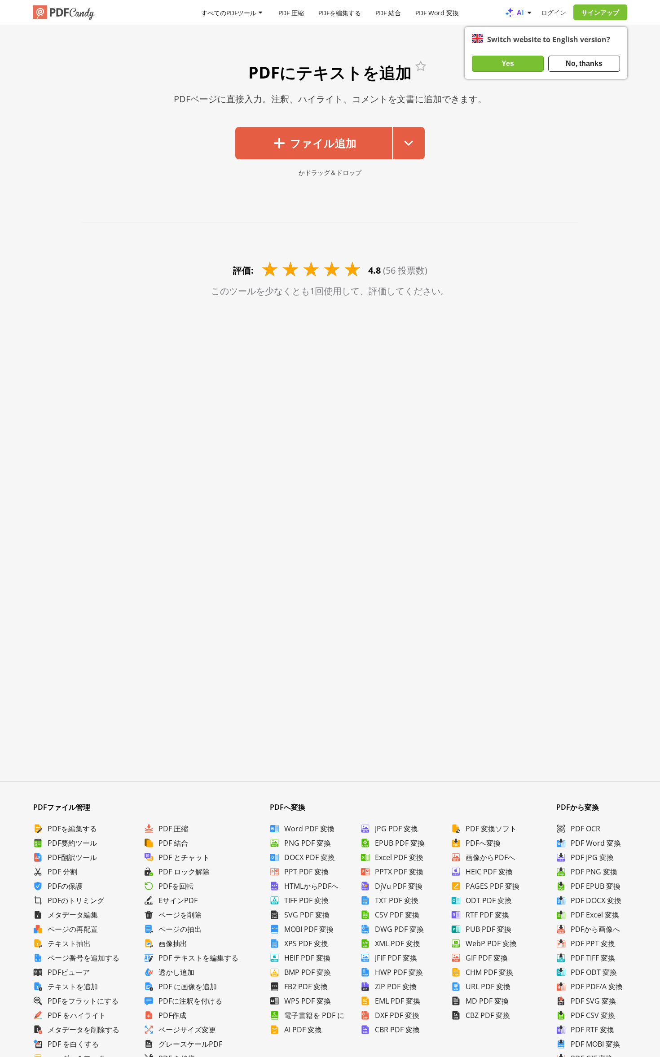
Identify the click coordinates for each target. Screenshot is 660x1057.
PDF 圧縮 (291, 12)
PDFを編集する (339, 12)
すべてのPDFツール (228, 12)
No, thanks (584, 63)
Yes (508, 63)
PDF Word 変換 (437, 12)
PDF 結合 (388, 12)
